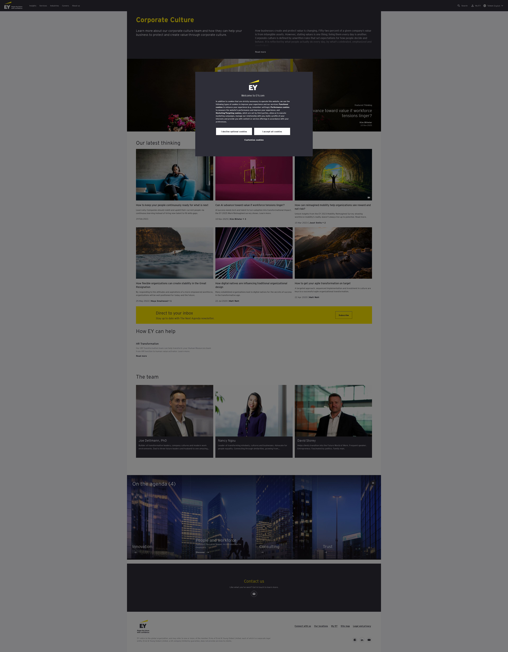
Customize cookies (254, 139)
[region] (254, 114)
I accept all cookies (272, 131)
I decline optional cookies (234, 131)
